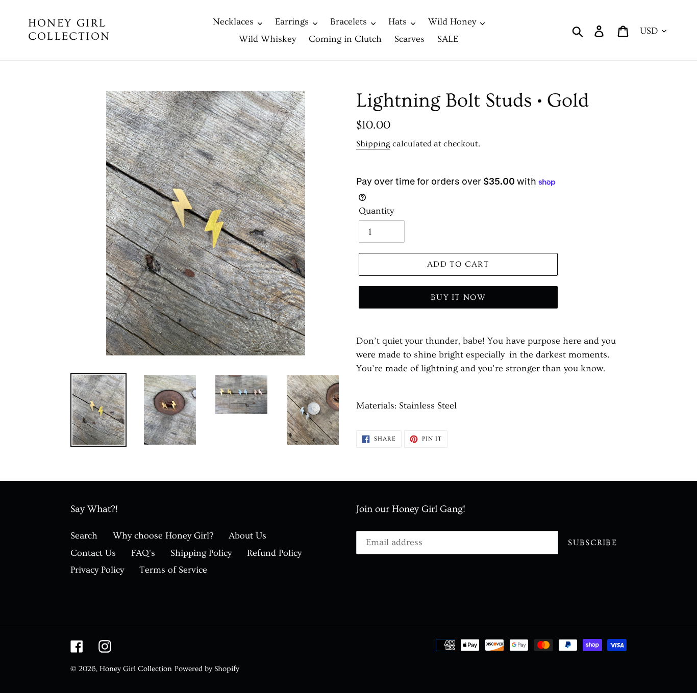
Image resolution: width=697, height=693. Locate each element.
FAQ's (143, 553)
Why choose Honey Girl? (163, 535)
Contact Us (93, 553)
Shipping (373, 143)
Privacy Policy (97, 569)
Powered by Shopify (207, 668)
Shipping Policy (201, 553)
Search (83, 535)
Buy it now (458, 297)
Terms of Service (173, 569)
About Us (247, 535)
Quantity (376, 211)
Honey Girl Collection (69, 30)
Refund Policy (274, 553)
